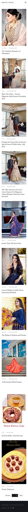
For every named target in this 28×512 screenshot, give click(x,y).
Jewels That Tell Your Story (11, 243)
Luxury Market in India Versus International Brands (12, 291)
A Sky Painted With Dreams (12, 382)
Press (3, 91)
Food (3, 432)
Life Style (4, 48)
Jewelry (3, 240)
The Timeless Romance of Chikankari (11, 52)
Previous (8, 495)
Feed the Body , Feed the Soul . (12, 436)
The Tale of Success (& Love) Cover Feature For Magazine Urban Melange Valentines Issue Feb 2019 (13, 193)
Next (21, 495)
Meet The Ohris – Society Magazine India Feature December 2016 (14, 96)
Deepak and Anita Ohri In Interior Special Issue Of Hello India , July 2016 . (14, 144)
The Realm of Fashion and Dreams (14, 335)
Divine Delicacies (8, 489)
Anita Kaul (8, 2)
